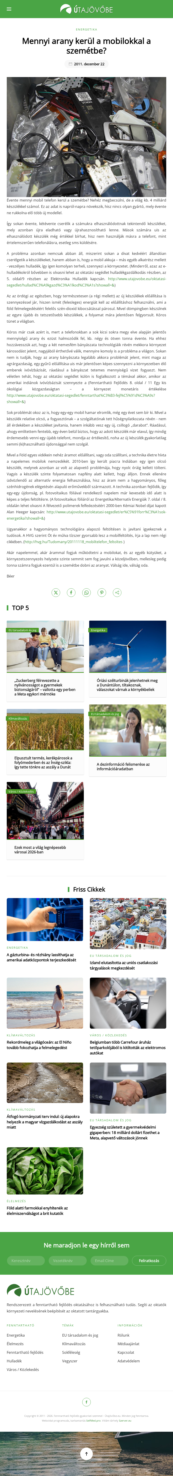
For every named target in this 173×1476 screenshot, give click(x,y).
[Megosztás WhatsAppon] (86, 592)
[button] (9, 9)
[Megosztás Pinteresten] (102, 592)
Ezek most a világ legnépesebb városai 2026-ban (40, 849)
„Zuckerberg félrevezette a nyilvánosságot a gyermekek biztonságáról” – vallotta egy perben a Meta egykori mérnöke (44, 687)
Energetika (86, 29)
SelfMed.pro (93, 1420)
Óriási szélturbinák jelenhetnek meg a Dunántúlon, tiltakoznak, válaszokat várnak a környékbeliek (127, 685)
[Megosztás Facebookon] (71, 592)
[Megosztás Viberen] (117, 592)
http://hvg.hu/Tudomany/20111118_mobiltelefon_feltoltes (74, 541)
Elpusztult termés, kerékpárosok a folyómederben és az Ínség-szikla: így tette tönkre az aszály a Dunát (43, 763)
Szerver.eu (125, 1420)
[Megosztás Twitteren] (56, 592)
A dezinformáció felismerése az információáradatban (123, 766)
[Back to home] (86, 9)
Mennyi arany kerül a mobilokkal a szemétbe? (86, 45)
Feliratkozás (149, 1260)
